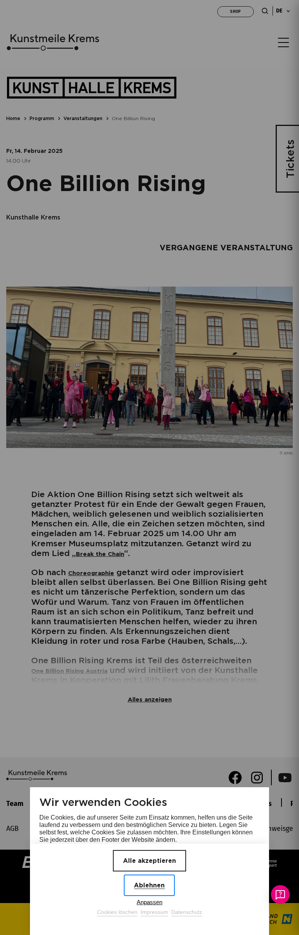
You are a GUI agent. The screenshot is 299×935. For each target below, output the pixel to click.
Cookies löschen (117, 912)
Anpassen (149, 902)
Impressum (154, 912)
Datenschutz (186, 912)
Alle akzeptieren (149, 860)
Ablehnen (149, 885)
